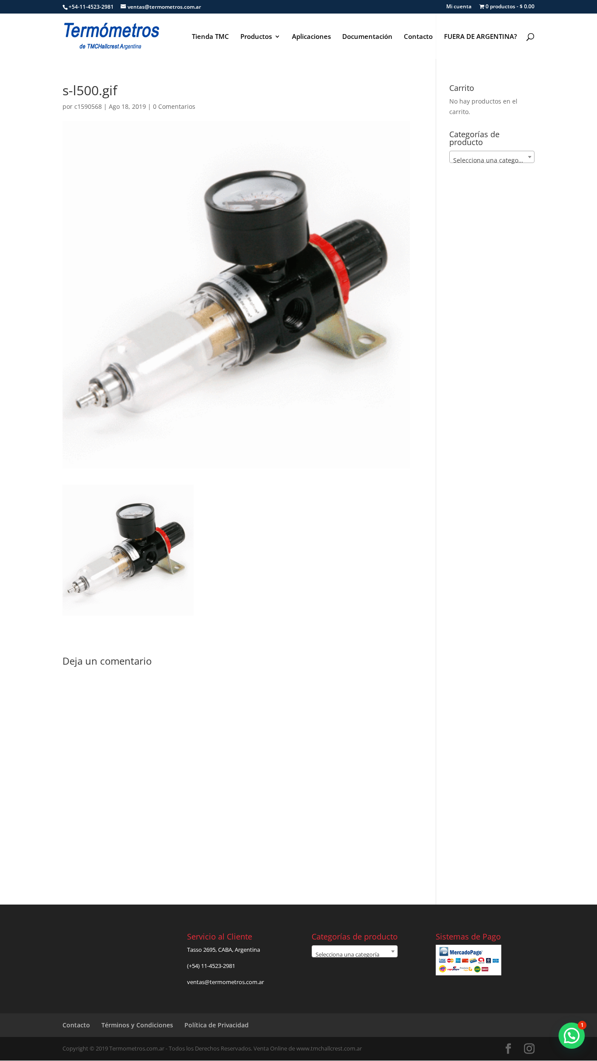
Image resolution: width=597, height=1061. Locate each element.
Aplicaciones (311, 37)
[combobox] (492, 157)
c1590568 (88, 106)
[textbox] (492, 160)
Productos (256, 37)
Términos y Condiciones (137, 1025)
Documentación (367, 37)
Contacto (418, 37)
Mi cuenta (459, 7)
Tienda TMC (210, 37)
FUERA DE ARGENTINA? (480, 37)
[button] (572, 1036)
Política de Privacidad (216, 1025)
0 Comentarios (174, 106)
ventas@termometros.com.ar (225, 982)
